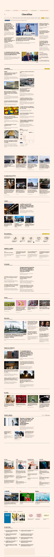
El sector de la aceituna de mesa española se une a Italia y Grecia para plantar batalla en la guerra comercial (12, 531)
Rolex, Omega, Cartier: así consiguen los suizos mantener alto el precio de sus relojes (11, 371)
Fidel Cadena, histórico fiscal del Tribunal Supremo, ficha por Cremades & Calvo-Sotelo (21, 471)
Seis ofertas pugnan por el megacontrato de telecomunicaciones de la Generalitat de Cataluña (25, 90)
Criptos (6, 201)
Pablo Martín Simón (6, 95)
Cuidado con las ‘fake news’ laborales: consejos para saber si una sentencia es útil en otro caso (21, 482)
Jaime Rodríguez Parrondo (7, 143)
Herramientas (7, 233)
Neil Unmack (29, 476)
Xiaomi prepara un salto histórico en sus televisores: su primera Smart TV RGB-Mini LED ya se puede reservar (27, 538)
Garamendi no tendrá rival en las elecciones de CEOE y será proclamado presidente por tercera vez (25, 39)
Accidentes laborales (18, 475)
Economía (6, 264)
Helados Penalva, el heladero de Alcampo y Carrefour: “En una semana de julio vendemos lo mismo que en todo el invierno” (21, 309)
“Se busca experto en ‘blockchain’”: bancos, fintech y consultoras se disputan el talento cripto (29, 224)
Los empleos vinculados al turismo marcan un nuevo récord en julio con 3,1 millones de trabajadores (21, 165)
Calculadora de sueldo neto (14, 241)
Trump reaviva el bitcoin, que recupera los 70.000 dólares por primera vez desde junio (8, 224)
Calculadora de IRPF (22, 241)
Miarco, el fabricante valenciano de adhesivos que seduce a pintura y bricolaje (44, 308)
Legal (17, 459)
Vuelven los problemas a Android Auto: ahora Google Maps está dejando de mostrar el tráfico (44, 472)
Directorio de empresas (45, 241)
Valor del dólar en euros (42, 10)
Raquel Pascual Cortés (18, 41)
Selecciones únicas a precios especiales (37, 519)
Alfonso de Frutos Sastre (42, 474)
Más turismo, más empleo (8, 252)
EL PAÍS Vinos (6, 511)
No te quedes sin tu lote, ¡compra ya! (46, 519)
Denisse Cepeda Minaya (6, 311)
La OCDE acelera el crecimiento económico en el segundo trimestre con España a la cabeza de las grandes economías (44, 166)
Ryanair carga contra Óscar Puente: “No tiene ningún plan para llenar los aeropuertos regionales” (32, 166)
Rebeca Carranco (30, 407)
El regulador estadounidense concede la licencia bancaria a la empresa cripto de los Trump (19, 225)
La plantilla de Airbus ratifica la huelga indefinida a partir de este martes (9, 165)
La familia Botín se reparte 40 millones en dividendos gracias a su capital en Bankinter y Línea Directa (26, 354)
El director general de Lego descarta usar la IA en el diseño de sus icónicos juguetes (11, 117)
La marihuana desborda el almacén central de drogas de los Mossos (32, 405)
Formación (10, 511)
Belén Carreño (21, 279)
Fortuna (5, 459)
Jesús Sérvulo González (7, 279)
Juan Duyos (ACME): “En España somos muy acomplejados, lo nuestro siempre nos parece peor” (8, 471)
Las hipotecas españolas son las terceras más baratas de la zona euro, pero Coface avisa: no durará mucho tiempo (9, 191)
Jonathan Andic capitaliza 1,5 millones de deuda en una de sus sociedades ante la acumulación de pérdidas (26, 542)
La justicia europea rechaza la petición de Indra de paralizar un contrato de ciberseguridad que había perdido (44, 43)
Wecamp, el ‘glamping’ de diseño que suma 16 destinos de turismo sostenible (10, 141)
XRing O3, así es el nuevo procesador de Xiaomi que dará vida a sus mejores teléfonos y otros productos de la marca (44, 483)
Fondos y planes (8, 415)
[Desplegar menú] (4, 14)
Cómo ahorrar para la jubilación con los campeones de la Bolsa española (7, 432)
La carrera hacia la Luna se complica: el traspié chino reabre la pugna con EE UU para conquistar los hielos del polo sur (44, 406)
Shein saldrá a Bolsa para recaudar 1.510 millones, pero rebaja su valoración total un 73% (32, 333)
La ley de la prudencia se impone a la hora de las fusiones (27, 114)
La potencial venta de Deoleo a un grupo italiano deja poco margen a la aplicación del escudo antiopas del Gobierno (9, 40)
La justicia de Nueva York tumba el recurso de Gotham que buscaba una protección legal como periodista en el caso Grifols (27, 363)
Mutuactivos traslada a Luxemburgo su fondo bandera (18, 438)
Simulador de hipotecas (30, 241)
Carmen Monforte (6, 31)
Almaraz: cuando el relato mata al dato (27, 72)
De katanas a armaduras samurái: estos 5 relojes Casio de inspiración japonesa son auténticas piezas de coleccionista (11, 538)
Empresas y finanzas (9, 348)
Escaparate (14, 511)
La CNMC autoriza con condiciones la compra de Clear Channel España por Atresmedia (43, 54)
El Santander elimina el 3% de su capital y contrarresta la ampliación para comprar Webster (15, 336)
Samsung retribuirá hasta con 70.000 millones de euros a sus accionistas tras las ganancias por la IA (44, 335)
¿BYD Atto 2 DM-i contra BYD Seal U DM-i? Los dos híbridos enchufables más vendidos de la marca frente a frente (11, 503)
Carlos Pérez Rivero (13, 143)
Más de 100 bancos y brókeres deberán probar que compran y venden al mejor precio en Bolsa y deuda (11, 93)
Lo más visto (7, 527)
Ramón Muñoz (21, 92)
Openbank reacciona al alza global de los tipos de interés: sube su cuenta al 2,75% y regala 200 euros (21, 191)
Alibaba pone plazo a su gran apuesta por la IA (10, 125)
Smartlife (41, 459)
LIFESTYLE (40, 476)
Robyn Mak (5, 126)
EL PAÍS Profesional (19, 511)
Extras (6, 297)
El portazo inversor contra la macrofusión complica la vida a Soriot (21, 252)
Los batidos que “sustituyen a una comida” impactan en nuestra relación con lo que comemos (9, 405)
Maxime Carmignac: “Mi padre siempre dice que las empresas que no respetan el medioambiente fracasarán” (27, 421)
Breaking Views (31, 459)
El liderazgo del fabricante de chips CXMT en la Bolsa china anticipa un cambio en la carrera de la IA (33, 323)
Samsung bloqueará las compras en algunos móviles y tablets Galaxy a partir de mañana (44, 478)
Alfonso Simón (29, 194)
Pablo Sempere (41, 34)
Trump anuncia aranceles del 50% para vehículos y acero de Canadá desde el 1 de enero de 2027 (27, 269)
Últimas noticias (41, 52)
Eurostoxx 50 (32, 10)
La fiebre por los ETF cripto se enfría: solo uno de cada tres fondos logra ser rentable (27, 206)
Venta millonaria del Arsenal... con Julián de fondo (27, 502)
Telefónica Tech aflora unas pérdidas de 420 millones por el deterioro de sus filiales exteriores (11, 535)
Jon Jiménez (21, 383)
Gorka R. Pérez (6, 287)
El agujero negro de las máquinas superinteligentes (21, 404)
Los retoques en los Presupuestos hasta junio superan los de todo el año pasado (44, 32)
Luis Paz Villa (40, 310)
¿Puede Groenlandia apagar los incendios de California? (42, 502)
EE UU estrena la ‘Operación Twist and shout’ (33, 478)
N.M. (21, 365)
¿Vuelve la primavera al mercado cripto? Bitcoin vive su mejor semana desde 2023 (10, 74)
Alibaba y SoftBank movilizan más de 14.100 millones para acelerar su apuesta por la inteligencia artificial (11, 379)
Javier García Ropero (6, 43)
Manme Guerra (5, 473)
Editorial (5, 251)
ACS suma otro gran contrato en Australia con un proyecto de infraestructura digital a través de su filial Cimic (26, 381)
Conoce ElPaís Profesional (46, 233)
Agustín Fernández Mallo (19, 406)
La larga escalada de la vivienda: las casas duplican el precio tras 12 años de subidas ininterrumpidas (11, 285)
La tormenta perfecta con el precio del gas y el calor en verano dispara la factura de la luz (9, 27)
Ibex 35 (7, 10)
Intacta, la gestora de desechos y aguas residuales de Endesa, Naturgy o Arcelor (33, 308)
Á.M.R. (20, 365)
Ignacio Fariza (11, 279)
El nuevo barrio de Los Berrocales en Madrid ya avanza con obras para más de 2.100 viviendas (32, 191)
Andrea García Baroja (6, 483)
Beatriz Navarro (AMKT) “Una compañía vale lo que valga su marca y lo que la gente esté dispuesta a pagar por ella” (9, 476)
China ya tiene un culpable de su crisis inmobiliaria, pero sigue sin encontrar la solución (27, 121)
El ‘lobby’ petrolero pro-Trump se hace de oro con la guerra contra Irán (11, 277)
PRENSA (17, 480)
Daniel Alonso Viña (30, 311)
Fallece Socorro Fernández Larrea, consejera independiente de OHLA (44, 58)
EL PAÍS (38, 17)
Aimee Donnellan (18, 257)
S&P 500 (15, 10)
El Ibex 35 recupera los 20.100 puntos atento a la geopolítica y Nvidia (18, 20)
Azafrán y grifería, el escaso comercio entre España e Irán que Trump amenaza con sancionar (27, 99)
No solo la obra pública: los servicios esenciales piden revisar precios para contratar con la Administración (27, 286)
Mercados (6, 318)
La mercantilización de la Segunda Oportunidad (32, 252)
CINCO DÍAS (5, 256)
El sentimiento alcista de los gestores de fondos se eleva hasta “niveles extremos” (29, 432)
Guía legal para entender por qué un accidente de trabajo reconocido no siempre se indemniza (21, 477)
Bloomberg (5, 119)
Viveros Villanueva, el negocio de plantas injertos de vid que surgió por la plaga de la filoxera (9, 308)
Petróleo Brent (23, 10)
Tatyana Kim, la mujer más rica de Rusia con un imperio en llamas (44, 252)
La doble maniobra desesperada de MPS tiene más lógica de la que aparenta (32, 474)
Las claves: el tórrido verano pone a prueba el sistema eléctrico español (11, 101)
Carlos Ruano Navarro (22, 115)
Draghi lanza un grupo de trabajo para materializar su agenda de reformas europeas (26, 277)
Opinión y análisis (8, 248)
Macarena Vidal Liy (22, 272)
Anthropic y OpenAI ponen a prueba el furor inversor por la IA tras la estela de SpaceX (43, 329)
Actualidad (7, 68)
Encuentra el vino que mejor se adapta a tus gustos (31, 519)
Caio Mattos (40, 331)
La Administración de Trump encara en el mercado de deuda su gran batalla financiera (12, 53)
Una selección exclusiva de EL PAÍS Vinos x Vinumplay (17, 522)
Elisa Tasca (21, 209)
